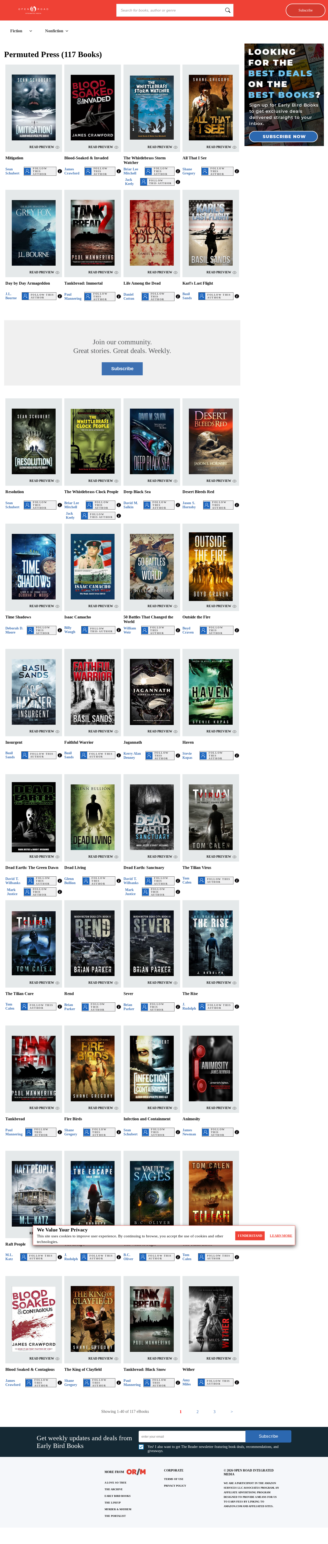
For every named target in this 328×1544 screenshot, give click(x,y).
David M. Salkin (131, 505)
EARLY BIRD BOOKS (118, 1496)
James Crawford (71, 171)
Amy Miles (186, 1382)
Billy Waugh (69, 630)
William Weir (130, 630)
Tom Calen (186, 880)
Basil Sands (187, 296)
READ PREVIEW (41, 147)
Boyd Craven (188, 630)
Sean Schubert (12, 171)
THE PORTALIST (115, 1516)
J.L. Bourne (11, 296)
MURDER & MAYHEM (118, 1509)
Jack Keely (129, 182)
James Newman (189, 1132)
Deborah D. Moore (14, 630)
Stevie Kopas (187, 756)
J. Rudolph (189, 1006)
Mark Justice (12, 892)
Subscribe (306, 10)
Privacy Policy (175, 1485)
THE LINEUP (113, 1502)
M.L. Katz (9, 1257)
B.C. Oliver (128, 1257)
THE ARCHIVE (114, 1489)
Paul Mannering (72, 296)
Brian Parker (69, 1007)
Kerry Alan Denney (132, 756)
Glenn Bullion (70, 881)
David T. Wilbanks (12, 881)
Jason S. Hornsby (189, 505)
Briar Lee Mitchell (131, 171)
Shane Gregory (188, 171)
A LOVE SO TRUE (116, 1482)
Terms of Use (173, 1479)
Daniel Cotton (129, 296)
